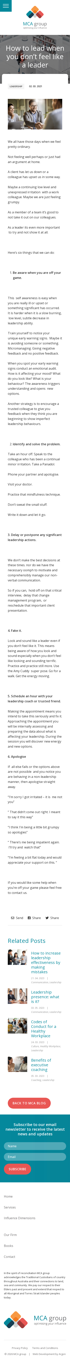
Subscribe (17, 1169)
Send (19, 917)
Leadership (16, 86)
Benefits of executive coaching (41, 1065)
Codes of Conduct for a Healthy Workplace (43, 1028)
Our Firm (10, 1235)
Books (8, 1246)
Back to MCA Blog (29, 1103)
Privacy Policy (20, 1348)
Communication (39, 982)
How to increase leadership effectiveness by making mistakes (46, 962)
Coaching (36, 1080)
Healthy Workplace (50, 1046)
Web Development (44, 1354)
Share (36, 917)
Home (8, 1196)
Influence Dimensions (19, 1218)
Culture (35, 1046)
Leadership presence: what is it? (45, 996)
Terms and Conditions (45, 1348)
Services (10, 1207)
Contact (9, 1257)
